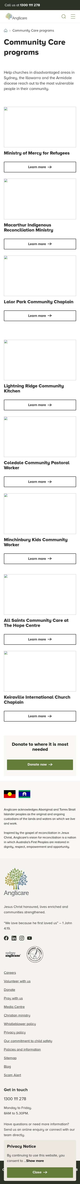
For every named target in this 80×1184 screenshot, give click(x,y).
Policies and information (22, 1049)
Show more (35, 1160)
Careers (10, 972)
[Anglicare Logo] (16, 16)
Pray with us (13, 998)
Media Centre (14, 1006)
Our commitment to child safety (28, 1040)
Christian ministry (17, 1015)
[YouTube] (29, 938)
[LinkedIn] (14, 938)
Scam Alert (12, 1075)
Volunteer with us (17, 981)
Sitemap (10, 1057)
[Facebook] (6, 938)
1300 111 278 (15, 1099)
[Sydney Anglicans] (13, 954)
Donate (9, 989)
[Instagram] (21, 938)
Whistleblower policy (20, 1023)
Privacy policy (15, 1032)
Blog (7, 1066)
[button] (73, 16)
